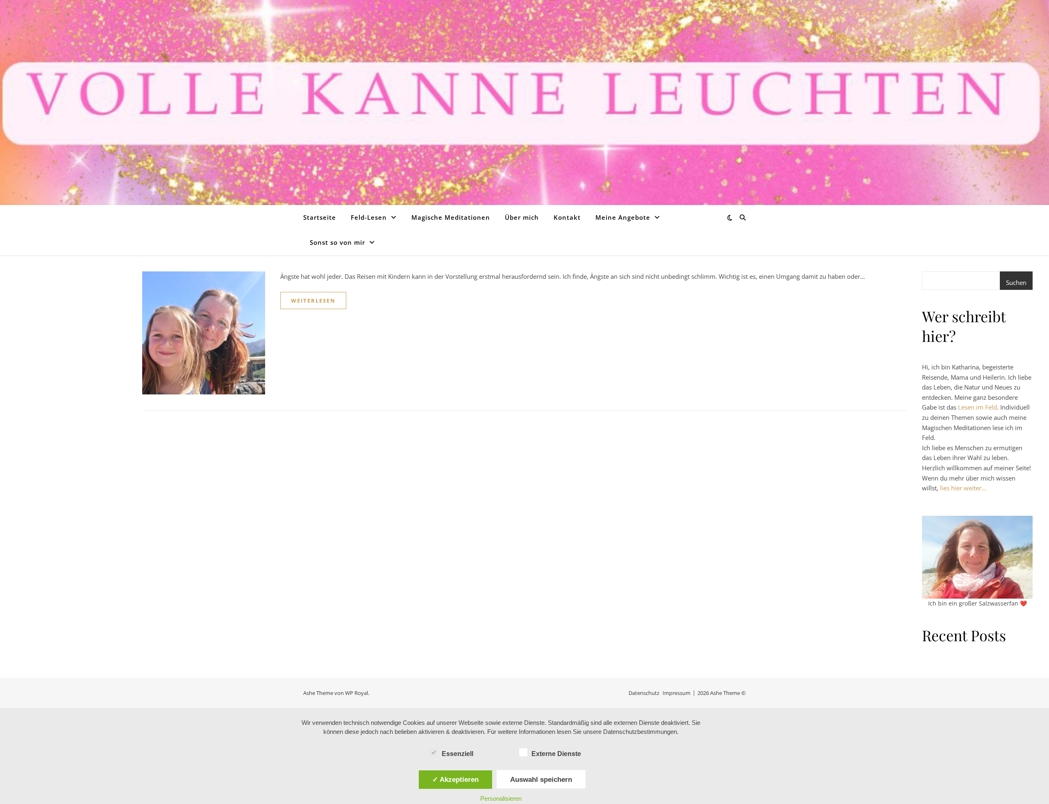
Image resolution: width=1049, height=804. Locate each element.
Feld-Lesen (369, 217)
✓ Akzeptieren (455, 779)
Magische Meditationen (450, 217)
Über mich (522, 217)
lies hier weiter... (963, 488)
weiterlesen (313, 300)
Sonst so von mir (337, 242)
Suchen (1016, 282)
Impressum (676, 693)
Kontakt (567, 217)
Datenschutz (644, 693)
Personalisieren (501, 798)
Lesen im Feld (977, 407)
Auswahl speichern (541, 779)
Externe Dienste (556, 753)
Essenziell (457, 753)
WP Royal (356, 693)
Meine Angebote (622, 217)
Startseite (319, 217)
